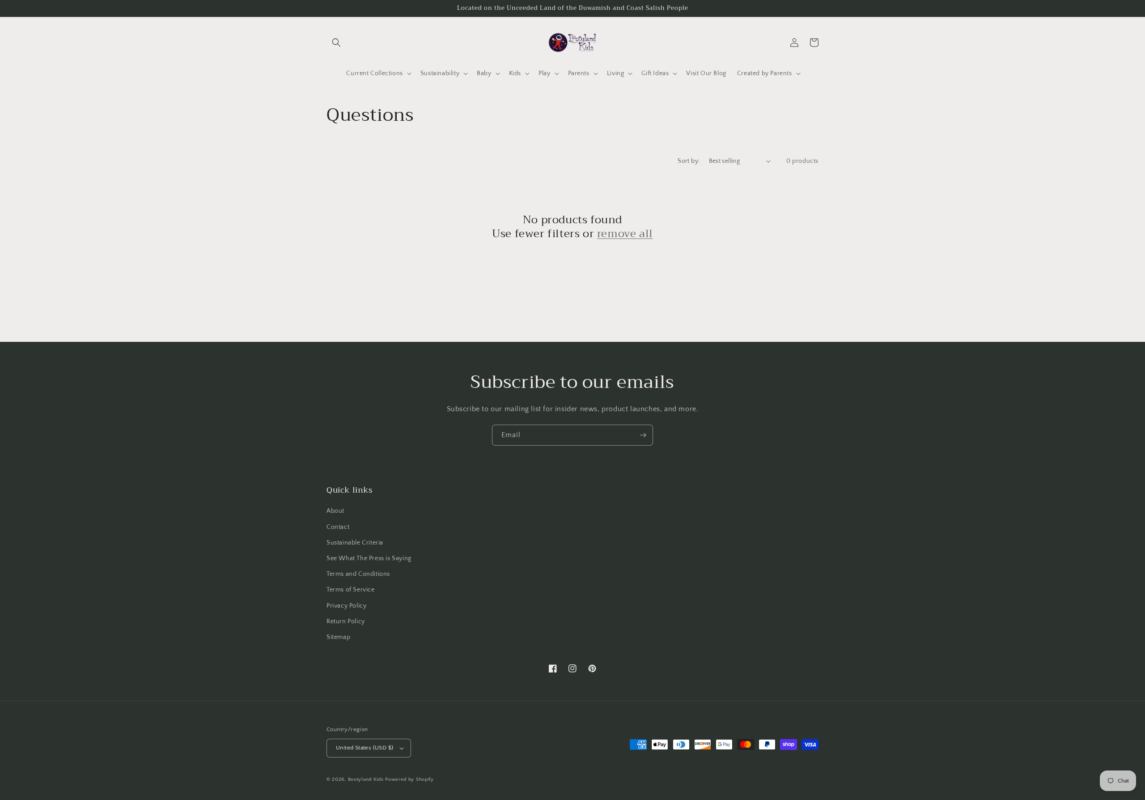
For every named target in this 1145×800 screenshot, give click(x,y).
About (335, 511)
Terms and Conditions (358, 574)
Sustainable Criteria (355, 542)
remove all (625, 234)
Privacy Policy (346, 605)
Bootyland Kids (366, 779)
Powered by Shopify (409, 779)
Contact (338, 527)
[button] (336, 42)
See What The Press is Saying (369, 558)
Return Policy (346, 621)
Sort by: (689, 161)
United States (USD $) (364, 748)
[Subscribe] (643, 435)
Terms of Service (351, 589)
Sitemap (338, 637)
